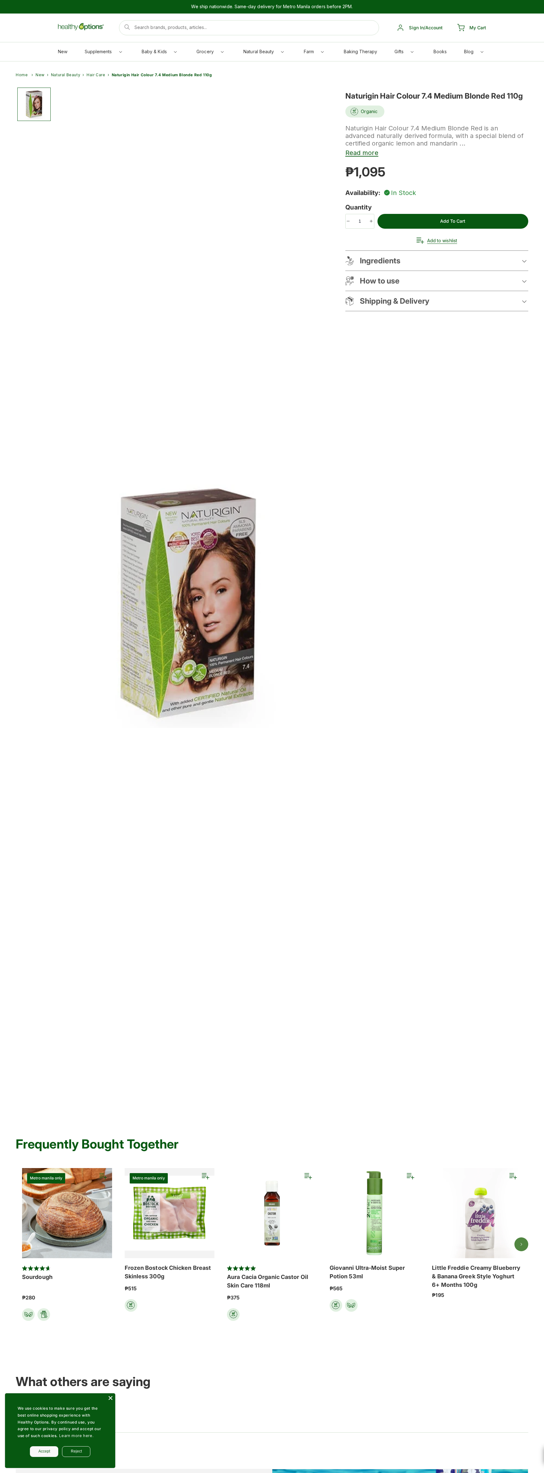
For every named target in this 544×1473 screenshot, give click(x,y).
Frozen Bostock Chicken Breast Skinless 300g (168, 1272)
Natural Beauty (65, 74)
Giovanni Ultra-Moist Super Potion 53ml (367, 1272)
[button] (103, 53)
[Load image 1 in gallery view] (34, 104)
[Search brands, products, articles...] (127, 27)
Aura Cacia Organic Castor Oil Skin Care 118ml (267, 1281)
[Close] (110, 1398)
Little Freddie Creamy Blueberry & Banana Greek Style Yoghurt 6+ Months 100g (476, 1276)
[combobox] (249, 27)
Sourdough (37, 1277)
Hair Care (96, 74)
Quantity (359, 207)
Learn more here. (76, 1435)
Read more (361, 153)
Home (22, 74)
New (40, 74)
